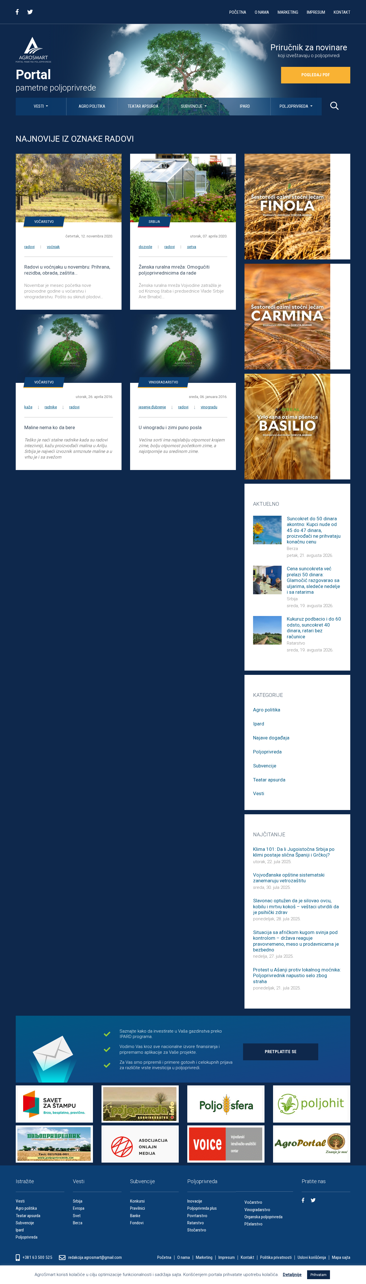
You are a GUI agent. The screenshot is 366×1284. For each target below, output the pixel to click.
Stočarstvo (196, 1230)
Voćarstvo (44, 221)
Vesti (39, 106)
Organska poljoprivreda (263, 1216)
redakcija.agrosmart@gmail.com (95, 1257)
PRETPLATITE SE (281, 1051)
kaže (28, 407)
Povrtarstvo (197, 1215)
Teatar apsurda (143, 106)
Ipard (245, 106)
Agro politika (92, 106)
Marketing (288, 12)
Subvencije (192, 106)
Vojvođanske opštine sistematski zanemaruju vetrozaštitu (289, 877)
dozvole (145, 247)
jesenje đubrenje (152, 407)
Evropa (78, 1208)
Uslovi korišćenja (312, 1257)
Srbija (154, 221)
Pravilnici (137, 1208)
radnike (51, 407)
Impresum (316, 12)
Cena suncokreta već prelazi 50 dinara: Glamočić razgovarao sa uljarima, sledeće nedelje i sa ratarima (313, 580)
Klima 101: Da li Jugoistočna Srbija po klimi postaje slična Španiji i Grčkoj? (294, 852)
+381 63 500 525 (38, 1257)
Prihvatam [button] (319, 1275)
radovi (29, 247)
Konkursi (137, 1201)
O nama (262, 12)
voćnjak (53, 247)
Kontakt (342, 12)
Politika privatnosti (276, 1257)
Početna (237, 12)
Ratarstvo (296, 643)
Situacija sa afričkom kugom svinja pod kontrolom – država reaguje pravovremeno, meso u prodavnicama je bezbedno (296, 941)
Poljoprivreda (294, 106)
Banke (135, 1215)
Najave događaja (271, 738)
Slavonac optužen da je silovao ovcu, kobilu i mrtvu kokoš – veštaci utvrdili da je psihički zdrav (296, 906)
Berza (292, 548)
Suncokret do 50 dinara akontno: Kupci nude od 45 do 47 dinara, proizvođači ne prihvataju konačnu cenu (314, 530)
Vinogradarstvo (163, 382)
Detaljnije (292, 1274)
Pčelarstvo (253, 1224)
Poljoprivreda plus (202, 1208)
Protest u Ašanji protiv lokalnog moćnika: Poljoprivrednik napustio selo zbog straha (297, 975)
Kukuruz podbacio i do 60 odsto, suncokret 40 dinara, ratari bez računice (314, 627)
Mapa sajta (341, 1257)
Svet (77, 1215)
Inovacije (194, 1201)
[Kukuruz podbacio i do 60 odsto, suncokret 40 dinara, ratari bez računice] (267, 630)
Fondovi (137, 1222)
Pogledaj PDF (315, 74)
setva (191, 247)
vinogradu (209, 407)
